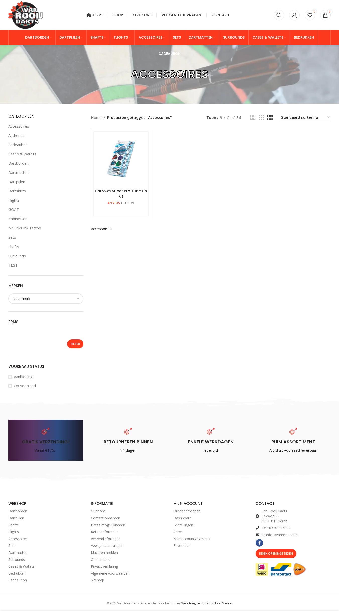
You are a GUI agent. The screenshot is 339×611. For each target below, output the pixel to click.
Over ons (98, 511)
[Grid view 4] (270, 117)
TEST (13, 265)
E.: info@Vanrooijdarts (280, 534)
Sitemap (97, 580)
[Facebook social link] (259, 543)
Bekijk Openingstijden (276, 553)
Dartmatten (18, 172)
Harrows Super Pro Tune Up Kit (121, 193)
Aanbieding (23, 376)
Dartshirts (17, 190)
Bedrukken (17, 573)
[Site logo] (25, 14)
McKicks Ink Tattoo (24, 227)
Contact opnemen (105, 518)
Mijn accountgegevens (191, 538)
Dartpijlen (16, 181)
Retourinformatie (105, 531)
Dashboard (182, 518)
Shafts (13, 246)
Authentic (16, 135)
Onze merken (102, 559)
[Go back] (124, 74)
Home (96, 117)
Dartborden (18, 163)
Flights (14, 200)
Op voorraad (25, 385)
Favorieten (182, 545)
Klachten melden (104, 552)
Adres (178, 531)
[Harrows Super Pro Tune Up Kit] (121, 159)
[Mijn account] (294, 15)
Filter (75, 344)
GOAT (13, 209)
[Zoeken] (279, 15)
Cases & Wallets (22, 153)
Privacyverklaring (104, 566)
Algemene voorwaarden (110, 573)
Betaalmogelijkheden (108, 525)
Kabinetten (17, 218)
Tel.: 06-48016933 (276, 527)
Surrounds (17, 255)
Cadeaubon (18, 144)
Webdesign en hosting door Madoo (206, 603)
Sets (12, 237)
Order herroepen (186, 511)
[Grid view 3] (261, 117)
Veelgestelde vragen (107, 545)
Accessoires (18, 126)
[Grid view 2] (252, 117)
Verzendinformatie (106, 538)
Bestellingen (183, 525)
